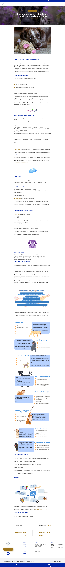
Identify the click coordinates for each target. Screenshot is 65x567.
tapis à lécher (17, 214)
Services (26, 4)
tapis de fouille (18, 198)
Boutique (51, 4)
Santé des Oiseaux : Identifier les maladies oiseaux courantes (44, 534)
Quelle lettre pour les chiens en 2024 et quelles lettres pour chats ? (20, 534)
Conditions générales (30, 561)
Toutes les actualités (5, 7)
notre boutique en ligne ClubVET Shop (41, 509)
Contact (46, 4)
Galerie (42, 4)
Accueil (22, 4)
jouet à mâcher (17, 149)
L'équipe (30, 4)
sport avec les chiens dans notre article (21, 161)
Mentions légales (23, 561)
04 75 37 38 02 (37, 551)
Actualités (34, 4)
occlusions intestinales (19, 283)
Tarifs (39, 4)
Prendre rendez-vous (8, 549)
